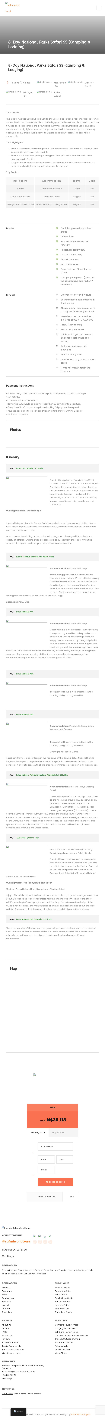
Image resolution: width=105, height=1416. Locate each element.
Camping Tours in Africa (66, 1324)
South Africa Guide (64, 1298)
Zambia (6, 1308)
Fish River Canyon (26, 1273)
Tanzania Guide (62, 1301)
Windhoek (41, 1273)
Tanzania (6, 1301)
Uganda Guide (62, 1305)
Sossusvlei (28, 1270)
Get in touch (7, 1393)
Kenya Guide (61, 1294)
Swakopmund (85, 1270)
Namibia (6, 1287)
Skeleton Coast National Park (49, 1270)
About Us (6, 1324)
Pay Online (7, 1335)
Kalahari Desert (9, 1273)
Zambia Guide (62, 1308)
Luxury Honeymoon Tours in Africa (71, 1335)
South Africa (8, 1298)
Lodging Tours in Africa (66, 1328)
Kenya (5, 1294)
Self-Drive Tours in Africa (66, 1332)
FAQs (4, 1332)
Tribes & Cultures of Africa (67, 1339)
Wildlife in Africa (62, 1349)
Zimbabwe (7, 1312)
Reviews (6, 1339)
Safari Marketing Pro (81, 1414)
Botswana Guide (63, 1291)
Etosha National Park (12, 1270)
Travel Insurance (10, 1342)
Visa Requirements (11, 1353)
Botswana (7, 1291)
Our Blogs (8, 1256)
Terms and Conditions (13, 1349)
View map (7, 1378)
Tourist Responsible (11, 1346)
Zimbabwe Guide (63, 1312)
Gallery (5, 1328)
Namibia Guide (62, 1287)
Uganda (6, 1305)
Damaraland (70, 1270)
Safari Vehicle (61, 1346)
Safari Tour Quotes (64, 1342)
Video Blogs (61, 1353)
